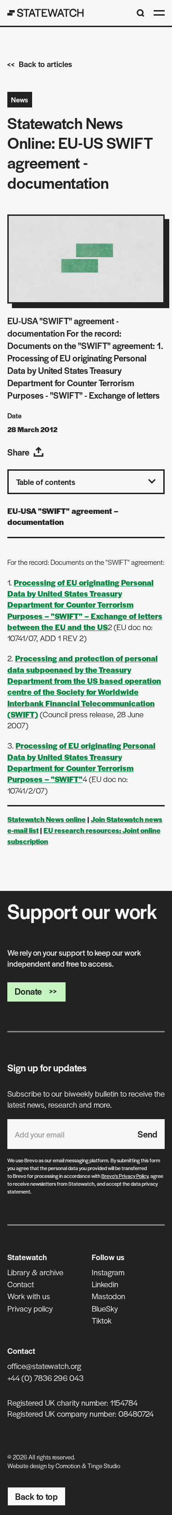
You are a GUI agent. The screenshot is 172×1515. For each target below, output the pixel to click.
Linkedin (105, 1284)
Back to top (36, 1496)
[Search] (140, 13)
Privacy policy (30, 1308)
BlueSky (105, 1308)
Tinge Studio (104, 1465)
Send (147, 1134)
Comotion (67, 1465)
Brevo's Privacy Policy (124, 1175)
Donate (28, 991)
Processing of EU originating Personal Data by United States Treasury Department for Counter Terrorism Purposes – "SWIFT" (81, 762)
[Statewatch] (45, 13)
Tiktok (101, 1320)
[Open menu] (159, 12)
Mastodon (108, 1295)
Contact (20, 1284)
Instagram (108, 1272)
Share (18, 452)
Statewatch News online (46, 819)
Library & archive (35, 1272)
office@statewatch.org (44, 1365)
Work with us (28, 1295)
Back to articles (45, 63)
